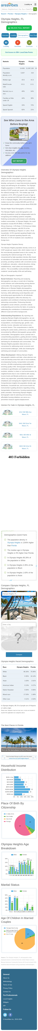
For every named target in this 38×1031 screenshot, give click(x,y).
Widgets (6, 1002)
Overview (5, 35)
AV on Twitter (5, 1015)
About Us (6, 978)
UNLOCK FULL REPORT (20, 28)
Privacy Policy (7, 988)
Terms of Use (7, 985)
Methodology (7, 981)
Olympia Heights (21, 14)
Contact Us (7, 991)
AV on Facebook (10, 1015)
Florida (10, 14)
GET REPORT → (19, 161)
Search (3, 14)
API (4, 1006)
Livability (27, 4)
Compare (19, 654)
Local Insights (7, 999)
